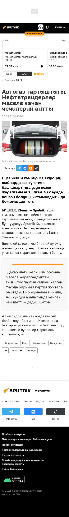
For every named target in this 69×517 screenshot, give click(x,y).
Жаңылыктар (11, 343)
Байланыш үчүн (42, 439)
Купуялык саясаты (13, 455)
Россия (54, 401)
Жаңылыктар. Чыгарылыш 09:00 (21, 58)
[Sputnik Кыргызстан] (11, 29)
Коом (25, 343)
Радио (40, 401)
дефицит (31, 350)
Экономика (56, 343)
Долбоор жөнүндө (13, 434)
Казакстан (17, 350)
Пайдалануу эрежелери (16, 439)
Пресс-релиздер (12, 444)
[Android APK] (14, 480)
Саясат (27, 401)
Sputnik (8, 161)
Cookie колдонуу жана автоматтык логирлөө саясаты (23, 462)
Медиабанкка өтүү (45, 161)
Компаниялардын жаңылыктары (22, 450)
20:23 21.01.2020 (12, 116)
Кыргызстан (39, 343)
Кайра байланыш (12, 469)
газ (5, 350)
